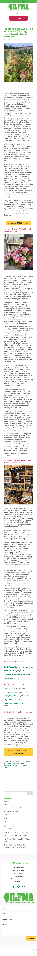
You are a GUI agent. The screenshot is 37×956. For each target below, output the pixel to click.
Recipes (6, 818)
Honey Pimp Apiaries (12, 696)
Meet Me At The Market (12, 808)
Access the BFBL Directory (18, 223)
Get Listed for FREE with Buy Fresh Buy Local (19, 752)
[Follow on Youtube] (23, 886)
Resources (18, 881)
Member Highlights (11, 811)
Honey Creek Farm (11, 692)
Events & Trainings (18, 870)
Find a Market (19, 868)
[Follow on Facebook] (13, 886)
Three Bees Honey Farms (14, 703)
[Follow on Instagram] (18, 886)
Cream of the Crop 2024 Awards (15, 836)
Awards (6, 801)
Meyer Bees (8, 699)
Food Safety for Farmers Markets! (16, 832)
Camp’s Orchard (10, 688)
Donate (18, 18)
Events (6, 804)
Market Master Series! (12, 829)
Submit (31, 938)
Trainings (7, 821)
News (13, 40)
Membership (18, 873)
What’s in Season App (18, 879)
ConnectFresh (19, 876)
